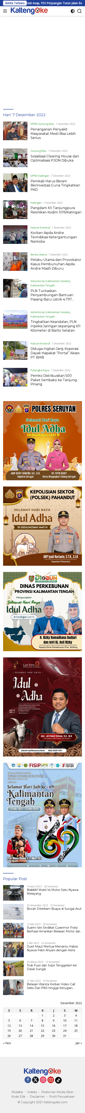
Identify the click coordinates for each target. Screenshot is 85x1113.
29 (42, 1036)
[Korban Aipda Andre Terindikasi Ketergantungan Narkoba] (15, 235)
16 (53, 1026)
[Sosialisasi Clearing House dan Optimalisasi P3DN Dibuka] (15, 157)
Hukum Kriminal (40, 227)
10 (64, 1020)
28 (31, 1036)
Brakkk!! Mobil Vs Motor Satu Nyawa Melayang (52, 891)
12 (9, 1026)
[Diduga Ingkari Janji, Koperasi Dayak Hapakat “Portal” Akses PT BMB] (15, 351)
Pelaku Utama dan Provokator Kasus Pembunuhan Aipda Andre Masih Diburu (56, 264)
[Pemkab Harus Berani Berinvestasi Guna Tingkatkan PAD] (15, 183)
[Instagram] (43, 1080)
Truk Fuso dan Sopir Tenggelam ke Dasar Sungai (52, 967)
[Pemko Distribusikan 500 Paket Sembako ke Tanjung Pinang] (15, 378)
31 (64, 1036)
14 (31, 1026)
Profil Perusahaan (62, 1096)
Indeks (32, 1092)
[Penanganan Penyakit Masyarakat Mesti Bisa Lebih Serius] (15, 132)
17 (64, 1026)
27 (20, 1036)
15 (42, 1026)
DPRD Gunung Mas (42, 124)
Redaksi (17, 1092)
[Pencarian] (79, 11)
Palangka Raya (40, 370)
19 (9, 1031)
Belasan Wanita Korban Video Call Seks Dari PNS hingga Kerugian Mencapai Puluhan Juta (51, 986)
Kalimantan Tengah (43, 285)
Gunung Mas (39, 151)
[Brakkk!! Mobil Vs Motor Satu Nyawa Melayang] (13, 893)
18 (76, 1026)
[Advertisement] (42, 60)
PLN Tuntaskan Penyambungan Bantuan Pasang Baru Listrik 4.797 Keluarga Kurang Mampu (52, 297)
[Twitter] (35, 1080)
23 (53, 1031)
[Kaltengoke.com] (29, 11)
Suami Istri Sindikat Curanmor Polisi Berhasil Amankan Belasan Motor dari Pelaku (54, 929)
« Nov (7, 1043)
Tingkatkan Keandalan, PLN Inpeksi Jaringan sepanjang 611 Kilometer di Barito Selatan (55, 326)
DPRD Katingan (40, 176)
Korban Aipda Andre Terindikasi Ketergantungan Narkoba (54, 237)
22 (42, 1031)
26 (9, 1036)
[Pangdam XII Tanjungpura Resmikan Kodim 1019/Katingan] (15, 209)
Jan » (79, 1043)
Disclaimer (37, 1096)
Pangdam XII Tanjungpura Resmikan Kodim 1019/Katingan (56, 210)
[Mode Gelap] (72, 11)
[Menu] (6, 11)
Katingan (36, 202)
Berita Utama (39, 254)
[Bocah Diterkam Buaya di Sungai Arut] (13, 912)
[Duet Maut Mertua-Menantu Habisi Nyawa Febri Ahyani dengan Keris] (13, 949)
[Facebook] (28, 1080)
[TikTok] (58, 1080)
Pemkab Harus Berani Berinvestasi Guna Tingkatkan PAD (55, 185)
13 (20, 1026)
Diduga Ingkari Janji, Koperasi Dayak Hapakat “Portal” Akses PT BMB (55, 353)
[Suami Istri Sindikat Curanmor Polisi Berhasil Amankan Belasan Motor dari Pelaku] (13, 930)
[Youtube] (50, 1080)
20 (20, 1031)
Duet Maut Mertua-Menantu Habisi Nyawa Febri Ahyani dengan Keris (52, 948)
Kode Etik (18, 1096)
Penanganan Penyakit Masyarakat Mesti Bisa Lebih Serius (53, 133)
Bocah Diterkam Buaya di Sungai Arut (54, 909)
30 (53, 1036)
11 (76, 1020)
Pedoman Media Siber (57, 1092)
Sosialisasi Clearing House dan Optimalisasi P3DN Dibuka (55, 158)
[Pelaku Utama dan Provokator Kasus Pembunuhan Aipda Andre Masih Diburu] (15, 262)
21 (31, 1031)
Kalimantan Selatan (58, 281)
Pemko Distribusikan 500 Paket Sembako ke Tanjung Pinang (54, 380)
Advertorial (37, 281)
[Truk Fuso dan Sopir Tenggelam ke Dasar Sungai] (13, 968)
